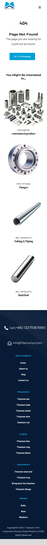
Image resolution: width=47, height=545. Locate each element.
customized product (23, 134)
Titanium (29, 527)
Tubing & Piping (23, 241)
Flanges (23, 187)
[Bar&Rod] (23, 268)
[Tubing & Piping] (23, 215)
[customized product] (23, 107)
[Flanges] (23, 161)
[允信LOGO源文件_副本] (10, 2)
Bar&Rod (23, 295)
